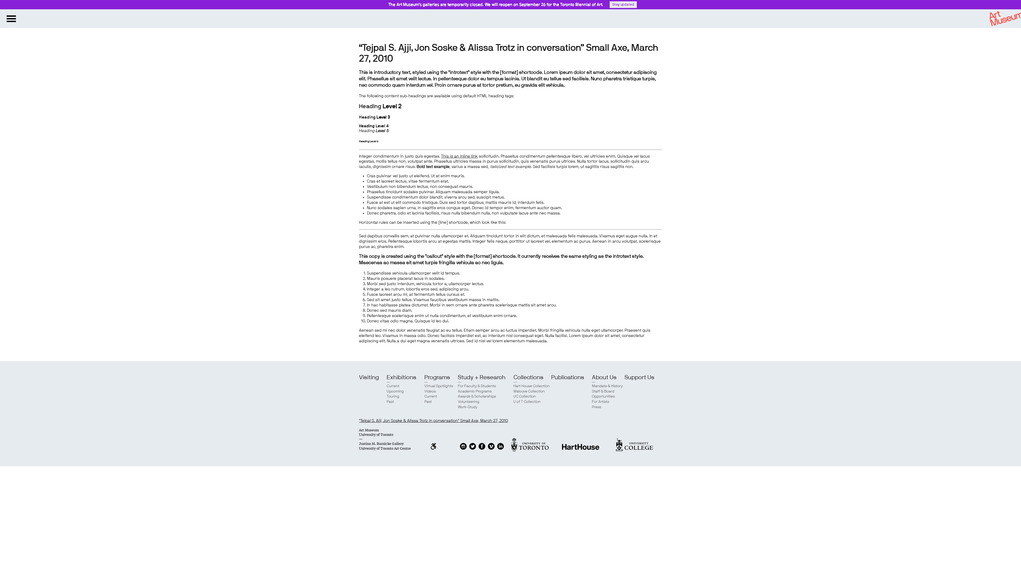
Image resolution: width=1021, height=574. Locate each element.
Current (393, 386)
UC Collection (524, 396)
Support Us (639, 377)
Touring (393, 396)
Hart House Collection (531, 386)
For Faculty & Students (477, 386)
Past (390, 402)
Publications (567, 377)
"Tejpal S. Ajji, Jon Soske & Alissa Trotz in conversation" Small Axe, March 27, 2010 (433, 421)
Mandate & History (607, 386)
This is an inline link (459, 156)
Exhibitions (401, 377)
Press (596, 407)
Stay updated (623, 4)
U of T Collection (527, 402)
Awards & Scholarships (477, 396)
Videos (430, 391)
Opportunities (603, 396)
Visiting (369, 377)
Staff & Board (603, 391)
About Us (604, 377)
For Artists (600, 402)
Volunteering (468, 402)
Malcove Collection (529, 391)
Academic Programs (475, 391)
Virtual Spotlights (438, 386)
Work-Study (467, 407)
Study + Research (481, 377)
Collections (528, 377)
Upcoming (395, 391)
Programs (437, 377)
